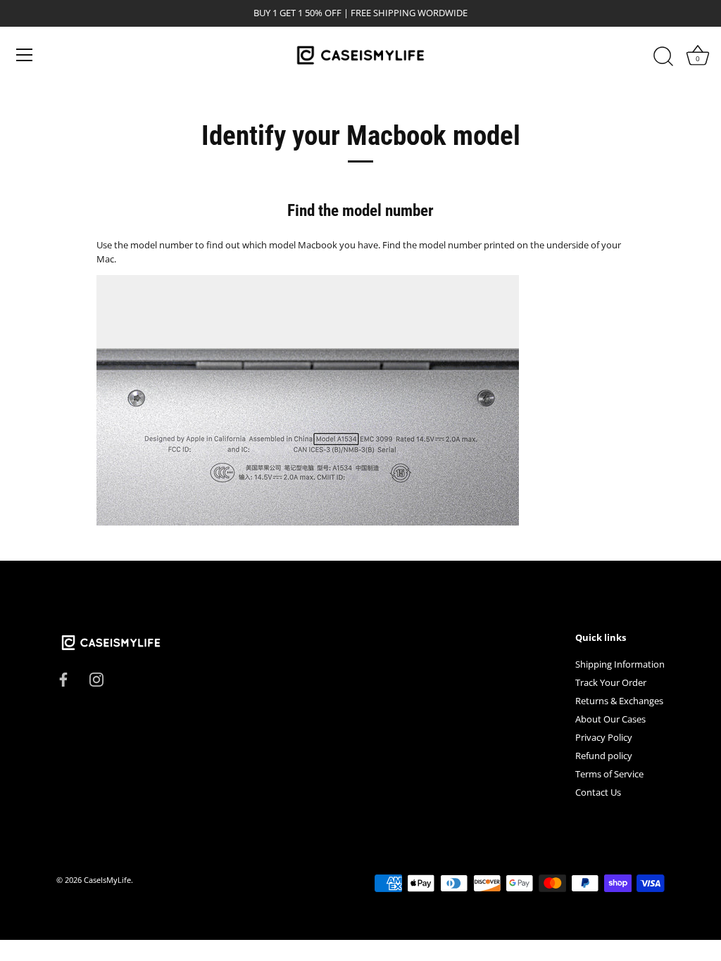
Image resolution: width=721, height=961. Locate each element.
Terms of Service (609, 774)
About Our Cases (610, 719)
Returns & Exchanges (619, 700)
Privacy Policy (603, 737)
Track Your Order (610, 682)
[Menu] (24, 54)
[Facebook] (63, 678)
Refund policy (603, 755)
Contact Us (598, 792)
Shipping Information (620, 664)
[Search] (663, 57)
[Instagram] (96, 678)
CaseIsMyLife (107, 879)
